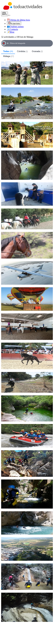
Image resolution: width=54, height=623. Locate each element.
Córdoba (22, 51)
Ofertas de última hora (18, 20)
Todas (8, 51)
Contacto (12, 29)
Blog (10, 32)
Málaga (8, 56)
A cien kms (15, 24)
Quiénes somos (15, 26)
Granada (37, 51)
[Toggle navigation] (9, 15)
